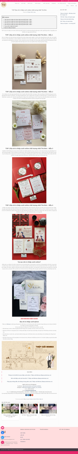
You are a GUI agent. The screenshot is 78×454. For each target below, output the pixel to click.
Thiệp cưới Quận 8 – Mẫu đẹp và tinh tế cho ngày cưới (67, 14)
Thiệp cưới (30, 3)
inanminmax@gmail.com (30, 390)
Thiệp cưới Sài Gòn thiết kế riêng (67, 19)
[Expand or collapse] (55, 17)
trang (34, 12)
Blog (68, 5)
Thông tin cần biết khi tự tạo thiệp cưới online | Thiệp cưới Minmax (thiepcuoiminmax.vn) (29, 375)
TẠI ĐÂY (35, 318)
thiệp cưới (41, 399)
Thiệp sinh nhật (46, 3)
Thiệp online (37, 3)
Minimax (8, 324)
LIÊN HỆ (22, 435)
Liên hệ (72, 5)
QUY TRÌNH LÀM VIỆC (62, 3)
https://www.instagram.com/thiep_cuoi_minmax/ (31, 387)
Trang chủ (17, 3)
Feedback (54, 3)
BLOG (21, 437)
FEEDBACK (22, 441)
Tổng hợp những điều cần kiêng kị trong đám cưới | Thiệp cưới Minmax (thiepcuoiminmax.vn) (29, 381)
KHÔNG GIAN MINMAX (72, 3)
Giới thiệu (23, 3)
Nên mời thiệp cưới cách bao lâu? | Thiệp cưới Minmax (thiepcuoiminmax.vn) (29, 378)
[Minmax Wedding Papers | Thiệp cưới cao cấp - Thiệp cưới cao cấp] (6, 4)
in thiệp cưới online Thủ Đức (34, 399)
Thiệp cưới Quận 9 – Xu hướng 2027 (67, 23)
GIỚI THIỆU (22, 432)
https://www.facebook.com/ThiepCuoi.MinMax (32, 386)
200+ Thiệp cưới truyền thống (66, 21)
